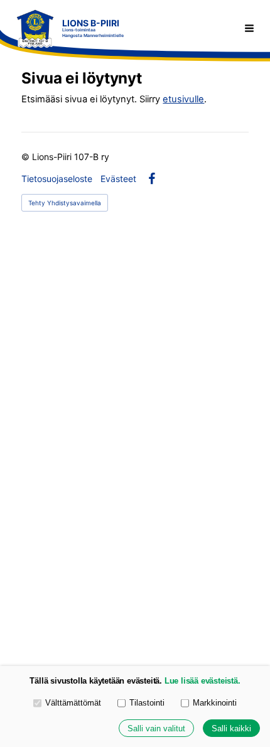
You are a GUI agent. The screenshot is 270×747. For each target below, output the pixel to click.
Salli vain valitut (156, 728)
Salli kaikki (231, 728)
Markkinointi (215, 702)
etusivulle (183, 99)
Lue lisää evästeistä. (202, 680)
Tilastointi (147, 702)
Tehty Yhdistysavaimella (64, 203)
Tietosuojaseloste (56, 179)
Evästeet (118, 179)
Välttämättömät (73, 702)
